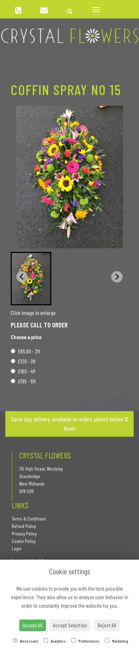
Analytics (58, 640)
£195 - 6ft (27, 381)
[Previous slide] (22, 277)
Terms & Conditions (29, 518)
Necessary (28, 640)
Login (16, 548)
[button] (31, 278)
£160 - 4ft (27, 371)
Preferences (88, 640)
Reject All (107, 625)
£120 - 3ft (27, 361)
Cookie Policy (24, 541)
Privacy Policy (24, 533)
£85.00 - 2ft (29, 351)
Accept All (32, 625)
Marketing (119, 640)
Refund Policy (24, 526)
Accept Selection (70, 625)
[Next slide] (117, 277)
